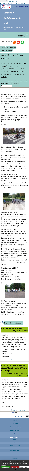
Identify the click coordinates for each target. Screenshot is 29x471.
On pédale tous (11, 47)
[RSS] (14, 42)
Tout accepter (5, 467)
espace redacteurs (15, 430)
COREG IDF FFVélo (14, 445)
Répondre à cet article (13, 323)
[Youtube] (18, 42)
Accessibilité (4, 1)
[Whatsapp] (22, 42)
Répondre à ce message (19, 360)
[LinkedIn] (14, 412)
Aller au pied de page (19, 3)
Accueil (3, 47)
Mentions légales (15, 427)
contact (15, 423)
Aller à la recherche (6, 3)
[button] (27, 34)
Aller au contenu (13, 1)
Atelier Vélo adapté (6, 50)
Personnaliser (24, 467)
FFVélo (15, 440)
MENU (21, 35)
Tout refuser (14, 467)
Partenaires (14, 458)
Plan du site (15, 420)
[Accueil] (14, 8)
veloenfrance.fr (14, 450)
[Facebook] (13, 412)
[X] (16, 412)
